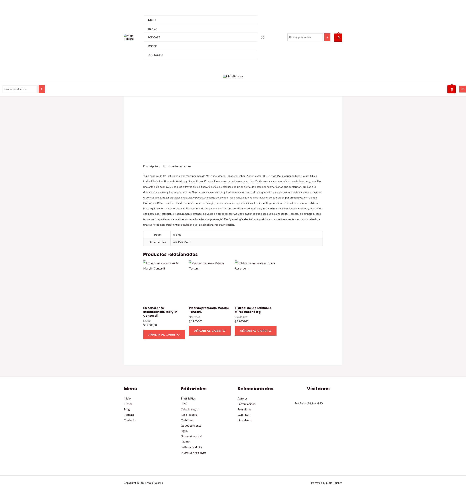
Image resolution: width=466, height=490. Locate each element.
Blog (127, 409)
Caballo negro (189, 409)
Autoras (243, 398)
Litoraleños (245, 420)
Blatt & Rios (188, 398)
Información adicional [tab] (177, 166)
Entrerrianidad (247, 404)
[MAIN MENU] (462, 89)
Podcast (153, 37)
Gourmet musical (191, 436)
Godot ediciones (191, 425)
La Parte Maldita (191, 447)
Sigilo (184, 430)
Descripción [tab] (151, 166)
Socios (152, 46)
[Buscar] (327, 37)
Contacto (155, 54)
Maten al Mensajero (193, 452)
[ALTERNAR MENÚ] (250, 28)
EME (184, 404)
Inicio (151, 19)
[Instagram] (262, 37)
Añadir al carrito (164, 334)
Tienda (152, 28)
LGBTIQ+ (244, 414)
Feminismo (244, 409)
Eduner (185, 441)
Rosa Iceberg (189, 414)
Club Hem (187, 420)
